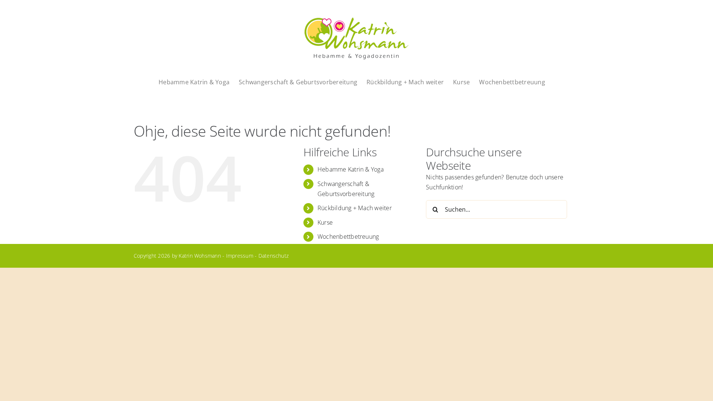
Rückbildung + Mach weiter (355, 208)
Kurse (325, 222)
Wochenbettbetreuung (348, 236)
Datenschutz (273, 255)
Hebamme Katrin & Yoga (351, 169)
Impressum (239, 255)
